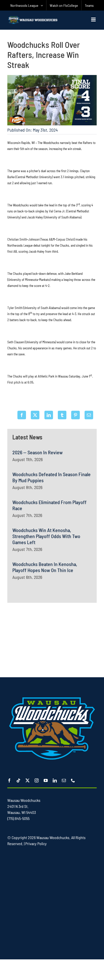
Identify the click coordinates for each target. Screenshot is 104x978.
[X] (35, 415)
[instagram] (37, 780)
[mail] (64, 780)
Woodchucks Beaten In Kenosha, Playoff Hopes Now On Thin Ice (44, 567)
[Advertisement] (52, 639)
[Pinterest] (75, 415)
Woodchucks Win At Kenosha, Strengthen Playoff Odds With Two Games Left (46, 536)
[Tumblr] (62, 415)
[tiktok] (18, 780)
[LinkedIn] (48, 415)
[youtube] (46, 780)
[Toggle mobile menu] (93, 19)
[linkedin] (55, 780)
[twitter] (27, 780)
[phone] (73, 780)
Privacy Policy (36, 843)
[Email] (88, 415)
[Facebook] (21, 415)
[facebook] (9, 780)
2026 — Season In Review (37, 452)
